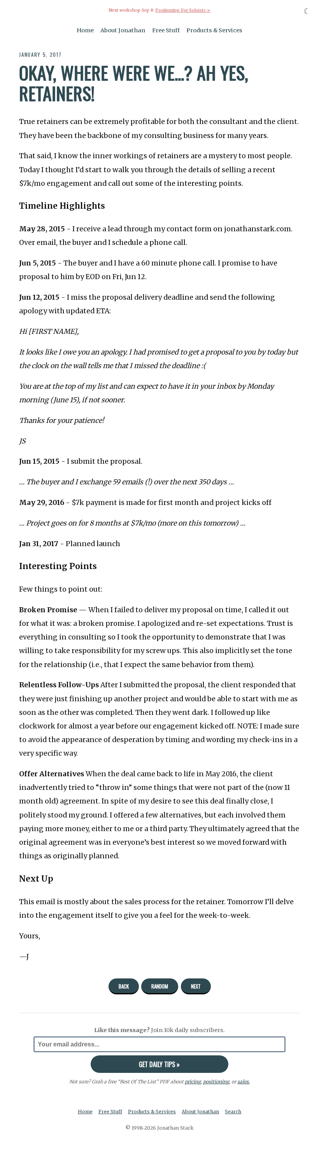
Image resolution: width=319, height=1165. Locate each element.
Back (124, 986)
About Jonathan (122, 30)
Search (233, 1111)
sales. (243, 1082)
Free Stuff (166, 30)
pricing (193, 1082)
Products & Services (214, 30)
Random (159, 986)
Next (196, 986)
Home (85, 30)
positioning (216, 1082)
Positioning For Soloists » (183, 10)
